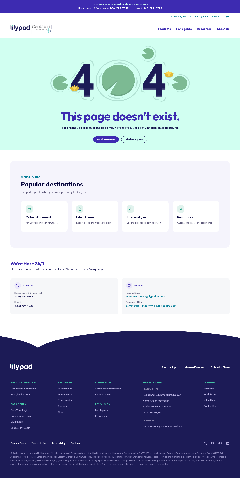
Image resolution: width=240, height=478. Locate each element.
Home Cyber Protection (156, 400)
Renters (62, 406)
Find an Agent (178, 16)
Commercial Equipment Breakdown (162, 426)
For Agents (184, 29)
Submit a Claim (220, 367)
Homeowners (65, 394)
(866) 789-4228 (23, 305)
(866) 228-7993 (23, 296)
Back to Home (106, 139)
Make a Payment (199, 16)
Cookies (75, 443)
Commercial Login (20, 416)
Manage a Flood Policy (23, 388)
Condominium (65, 400)
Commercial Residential (108, 388)
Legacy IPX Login (20, 427)
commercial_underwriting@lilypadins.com (151, 305)
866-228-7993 (119, 8)
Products (164, 29)
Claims (215, 16)
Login (227, 16)
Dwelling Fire (65, 388)
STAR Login (16, 421)
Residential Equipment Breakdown (162, 394)
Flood (61, 412)
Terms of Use (38, 443)
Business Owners (104, 394)
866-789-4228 (152, 8)
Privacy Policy (18, 443)
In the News (209, 400)
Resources (204, 29)
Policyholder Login (20, 394)
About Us (223, 29)
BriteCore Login (19, 410)
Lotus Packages (152, 412)
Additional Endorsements (157, 406)
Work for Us (210, 394)
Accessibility (58, 443)
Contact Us (209, 406)
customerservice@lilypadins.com (145, 296)
